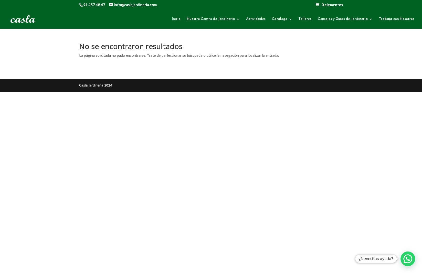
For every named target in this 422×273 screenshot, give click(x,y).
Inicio (176, 19)
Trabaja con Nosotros (396, 19)
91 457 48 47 (94, 4)
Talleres (304, 19)
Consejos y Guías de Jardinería (343, 19)
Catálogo (279, 19)
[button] (408, 258)
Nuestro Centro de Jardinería (211, 19)
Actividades (255, 19)
